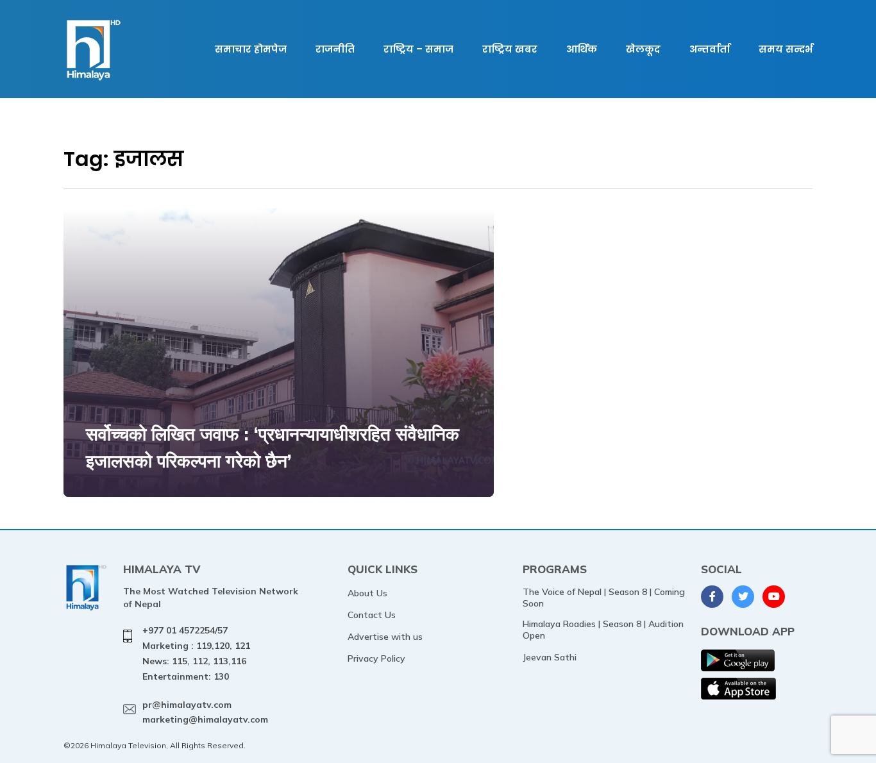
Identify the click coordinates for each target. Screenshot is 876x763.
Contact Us (372, 615)
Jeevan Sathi (550, 657)
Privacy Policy (376, 658)
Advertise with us (385, 636)
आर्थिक (581, 49)
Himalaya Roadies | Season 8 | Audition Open (603, 629)
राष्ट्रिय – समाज (418, 49)
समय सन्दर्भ (786, 49)
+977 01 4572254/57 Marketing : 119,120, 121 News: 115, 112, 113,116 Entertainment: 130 (196, 653)
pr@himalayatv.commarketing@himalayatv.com (205, 712)
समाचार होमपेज (251, 49)
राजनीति (335, 49)
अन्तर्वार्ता (709, 49)
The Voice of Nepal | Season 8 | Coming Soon (604, 597)
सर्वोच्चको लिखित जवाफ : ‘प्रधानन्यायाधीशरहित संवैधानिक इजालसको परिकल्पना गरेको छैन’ (272, 447)
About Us (367, 593)
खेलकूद (643, 49)
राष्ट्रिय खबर (509, 49)
